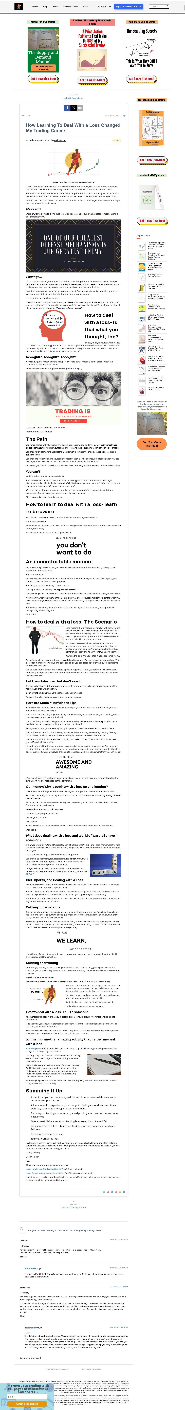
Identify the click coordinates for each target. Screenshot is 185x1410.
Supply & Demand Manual (128, 6)
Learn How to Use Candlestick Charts (43, 1169)
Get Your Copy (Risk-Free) (152, 444)
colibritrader (60, 140)
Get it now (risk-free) (43, 79)
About (55, 6)
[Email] (80, 108)
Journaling (31, 1049)
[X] (73, 108)
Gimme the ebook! (27, 1403)
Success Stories (70, 6)
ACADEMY (102, 6)
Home (35, 6)
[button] (27, 1389)
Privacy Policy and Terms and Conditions (57, 1369)
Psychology (116, 140)
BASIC (86, 6)
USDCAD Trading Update (74, 1207)
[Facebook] (67, 108)
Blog (45, 6)
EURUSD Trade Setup (74, 98)
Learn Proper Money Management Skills (44, 1173)
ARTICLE (30, 874)
